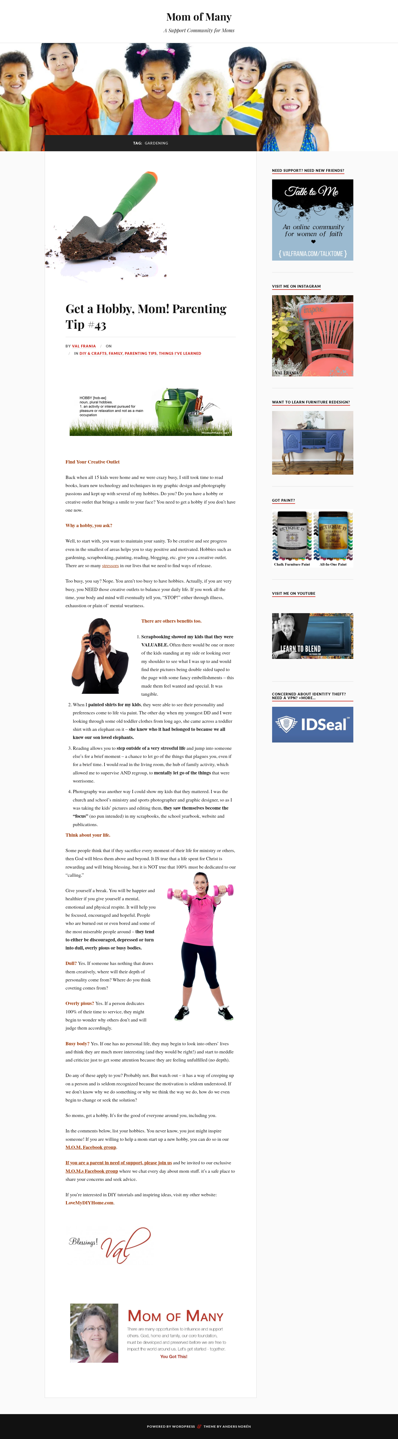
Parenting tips (141, 353)
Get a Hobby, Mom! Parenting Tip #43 (146, 315)
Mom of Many (199, 16)
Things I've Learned (180, 353)
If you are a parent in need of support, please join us (119, 1162)
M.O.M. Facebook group (91, 1147)
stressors (110, 565)
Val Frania (84, 346)
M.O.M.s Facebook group (92, 1170)
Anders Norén (237, 1426)
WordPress (183, 1426)
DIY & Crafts (93, 353)
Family (116, 353)
